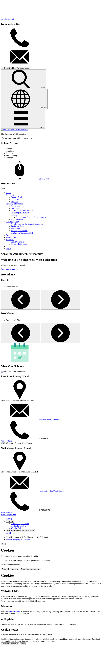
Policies (14, 215)
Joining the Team (17, 226)
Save (23, 644)
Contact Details (17, 197)
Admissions (15, 206)
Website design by (18, 539)
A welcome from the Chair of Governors (27, 224)
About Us (10, 195)
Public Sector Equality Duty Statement (31, 217)
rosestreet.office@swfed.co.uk (51, 419)
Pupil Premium (17, 219)
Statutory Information (14, 204)
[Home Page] (14, 130)
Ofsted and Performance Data (22, 210)
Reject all (5, 569)
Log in (8, 248)
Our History (15, 199)
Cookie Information (18, 526)
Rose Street (10, 235)
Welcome (14, 201)
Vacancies (10, 240)
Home (8, 193)
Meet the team (16, 228)
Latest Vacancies (17, 242)
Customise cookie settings (30, 569)
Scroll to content (7, 19)
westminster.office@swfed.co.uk (51, 491)
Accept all (14, 569)
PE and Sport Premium (20, 213)
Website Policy (17, 528)
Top (3, 544)
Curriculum (15, 208)
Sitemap (9, 519)
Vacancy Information (19, 244)
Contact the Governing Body (22, 233)
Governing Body (12, 222)
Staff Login (10, 533)
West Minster (11, 237)
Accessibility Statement (20, 524)
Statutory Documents (19, 231)
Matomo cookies (13, 611)
